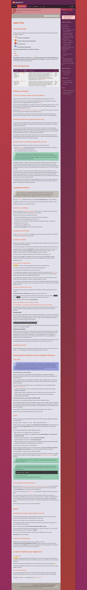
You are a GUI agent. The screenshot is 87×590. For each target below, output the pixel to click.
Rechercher (74, 9)
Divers (63, 57)
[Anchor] (14, 22)
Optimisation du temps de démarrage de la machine (68, 59)
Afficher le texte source (66, 70)
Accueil (14, 6)
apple (54, 15)
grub (51, 250)
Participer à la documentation (68, 90)
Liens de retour (66, 74)
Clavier (64, 52)
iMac (57, 15)
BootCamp (21, 147)
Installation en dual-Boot (67, 40)
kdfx (15, 53)
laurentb (16, 55)
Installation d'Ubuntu (66, 38)
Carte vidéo (65, 50)
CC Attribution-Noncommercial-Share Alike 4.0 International (51, 587)
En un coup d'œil (65, 24)
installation (20, 199)
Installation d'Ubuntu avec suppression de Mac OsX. (68, 33)
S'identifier (65, 12)
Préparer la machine (65, 28)
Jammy (46, 15)
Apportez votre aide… (18, 11)
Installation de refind (67, 45)
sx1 (15, 51)
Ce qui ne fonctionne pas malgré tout (68, 64)
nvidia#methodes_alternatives (19, 386)
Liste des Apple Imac (65, 26)
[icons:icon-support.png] (15, 47)
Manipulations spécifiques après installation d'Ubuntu (68, 48)
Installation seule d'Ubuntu (68, 42)
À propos (35, 6)
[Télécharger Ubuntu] (40, 6)
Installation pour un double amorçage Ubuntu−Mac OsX (68, 36)
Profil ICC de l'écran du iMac (68, 61)
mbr (32, 317)
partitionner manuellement (28, 211)
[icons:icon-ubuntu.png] (15, 37)
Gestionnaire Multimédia (67, 82)
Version (56, 70)
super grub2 (54, 272)
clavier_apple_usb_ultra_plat (47, 455)
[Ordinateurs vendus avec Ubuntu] (43, 6)
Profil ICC (39, 110)
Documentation (22, 6)
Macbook (40, 102)
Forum (29, 6)
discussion (43, 79)
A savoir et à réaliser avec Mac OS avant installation (68, 30)
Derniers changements (67, 80)
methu (35, 577)
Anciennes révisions (67, 72)
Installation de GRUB (67, 44)
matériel (50, 15)
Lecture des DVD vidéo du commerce (28, 110)
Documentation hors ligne (68, 92)
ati (52, 409)
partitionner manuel (21, 234)
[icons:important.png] (15, 41)
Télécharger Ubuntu (67, 93)
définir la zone (32, 491)
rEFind (18, 350)
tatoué (32, 57)
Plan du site (65, 84)
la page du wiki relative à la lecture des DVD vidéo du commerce (35, 486)
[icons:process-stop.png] (15, 43)
